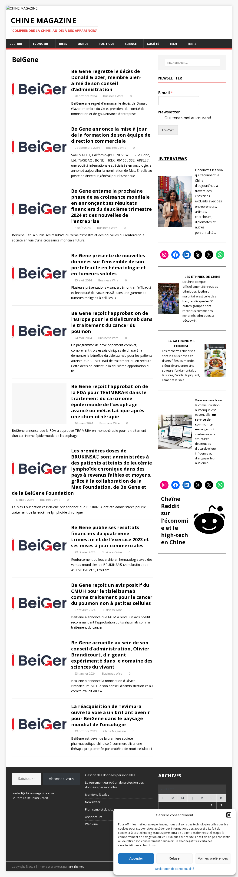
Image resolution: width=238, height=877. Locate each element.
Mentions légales (97, 794)
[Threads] (198, 255)
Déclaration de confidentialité (174, 869)
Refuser (175, 858)
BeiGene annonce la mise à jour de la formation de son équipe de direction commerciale (110, 135)
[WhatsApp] (220, 255)
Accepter (136, 858)
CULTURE (16, 44)
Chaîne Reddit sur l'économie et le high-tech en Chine (174, 520)
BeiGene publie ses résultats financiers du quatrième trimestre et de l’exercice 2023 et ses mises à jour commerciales (110, 536)
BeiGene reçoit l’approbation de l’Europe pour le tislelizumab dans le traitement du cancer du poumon (111, 322)
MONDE (82, 44)
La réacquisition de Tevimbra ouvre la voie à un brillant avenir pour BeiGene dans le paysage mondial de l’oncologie (110, 715)
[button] (228, 815)
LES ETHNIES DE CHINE (203, 276)
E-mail (165, 92)
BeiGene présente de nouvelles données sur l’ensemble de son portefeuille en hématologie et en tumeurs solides (108, 264)
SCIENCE (131, 44)
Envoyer (168, 130)
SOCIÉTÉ (153, 44)
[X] (209, 255)
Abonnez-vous (61, 778)
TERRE (191, 44)
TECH (173, 44)
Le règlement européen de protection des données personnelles (114, 784)
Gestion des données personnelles (110, 775)
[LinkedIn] (186, 255)
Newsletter (169, 112)
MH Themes (76, 867)
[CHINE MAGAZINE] (21, 8)
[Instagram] (164, 255)
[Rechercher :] (192, 63)
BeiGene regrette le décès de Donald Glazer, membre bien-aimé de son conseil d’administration (106, 80)
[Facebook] (175, 255)
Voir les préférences (213, 858)
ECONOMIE (41, 44)
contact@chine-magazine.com (33, 793)
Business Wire (113, 96)
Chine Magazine (114, 731)
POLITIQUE (106, 44)
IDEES (63, 44)
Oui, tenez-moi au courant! (188, 117)
